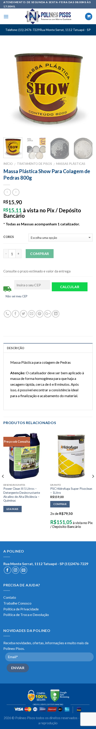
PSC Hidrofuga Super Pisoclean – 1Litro (71, 490)
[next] (85, 89)
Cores (8, 237)
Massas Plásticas (70, 163)
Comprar (39, 253)
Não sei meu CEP (16, 296)
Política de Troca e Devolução (26, 614)
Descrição (15, 348)
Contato (9, 597)
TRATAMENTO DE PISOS (34, 163)
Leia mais (12, 508)
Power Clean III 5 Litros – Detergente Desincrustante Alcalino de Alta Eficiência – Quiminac (21, 494)
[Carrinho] (88, 16)
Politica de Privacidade (21, 609)
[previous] (11, 89)
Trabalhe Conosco (17, 603)
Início (8, 163)
